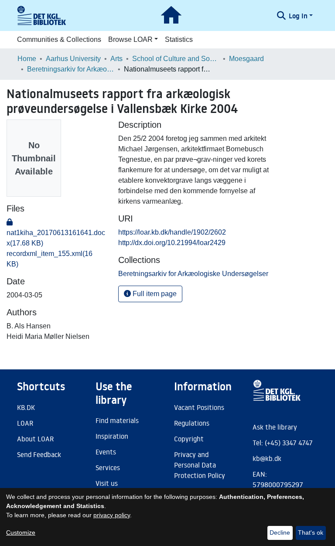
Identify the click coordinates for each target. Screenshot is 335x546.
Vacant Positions (199, 407)
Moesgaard (246, 58)
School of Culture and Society (175, 58)
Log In (298, 15)
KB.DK (26, 407)
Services (108, 467)
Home (26, 58)
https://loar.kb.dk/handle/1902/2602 (172, 232)
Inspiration (112, 436)
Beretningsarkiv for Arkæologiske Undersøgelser (70, 69)
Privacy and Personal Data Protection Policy (199, 465)
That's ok (310, 532)
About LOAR (35, 438)
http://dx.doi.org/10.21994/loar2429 (172, 242)
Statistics (179, 39)
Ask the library (275, 427)
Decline (280, 532)
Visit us (107, 483)
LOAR (25, 423)
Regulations (191, 423)
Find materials (117, 420)
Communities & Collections (59, 39)
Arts (116, 58)
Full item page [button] (154, 293)
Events (106, 451)
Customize (20, 532)
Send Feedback (39, 454)
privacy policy (111, 515)
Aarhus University (73, 58)
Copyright (189, 438)
